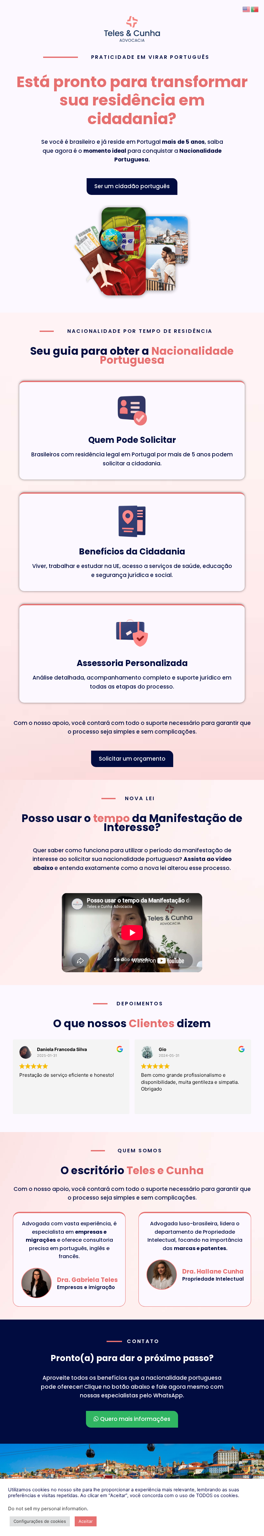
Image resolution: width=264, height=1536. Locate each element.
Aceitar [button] (86, 1521)
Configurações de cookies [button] (40, 1521)
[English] (246, 8)
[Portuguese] (255, 8)
